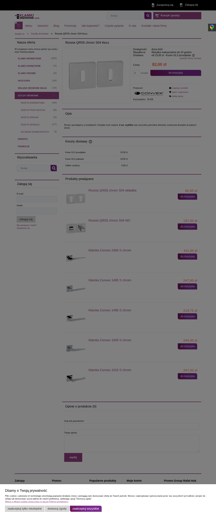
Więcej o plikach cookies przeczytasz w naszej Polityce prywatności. (37, 501)
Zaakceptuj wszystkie (85, 508)
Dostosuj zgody (57, 508)
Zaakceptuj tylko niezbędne (25, 508)
